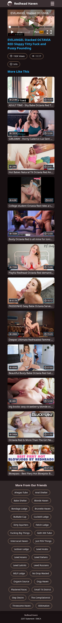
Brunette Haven (43, 508)
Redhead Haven (26, 3)
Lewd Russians (41, 565)
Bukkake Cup (19, 516)
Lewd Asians (20, 557)
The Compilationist (40, 597)
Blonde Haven (41, 500)
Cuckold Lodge (41, 516)
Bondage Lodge (19, 508)
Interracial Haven (19, 541)
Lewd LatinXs (19, 565)
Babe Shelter (20, 500)
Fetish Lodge (42, 524)
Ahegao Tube (21, 492)
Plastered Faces (19, 589)
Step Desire (18, 597)
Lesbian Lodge (21, 549)
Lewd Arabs (42, 549)
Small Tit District (42, 589)
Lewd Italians (41, 557)
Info (15, 64)
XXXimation (44, 605)
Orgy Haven (43, 581)
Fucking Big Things (20, 532)
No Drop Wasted (40, 573)
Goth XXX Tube (44, 532)
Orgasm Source (21, 581)
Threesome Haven (21, 605)
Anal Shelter (41, 492)
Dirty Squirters (21, 524)
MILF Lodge (19, 573)
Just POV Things (43, 541)
